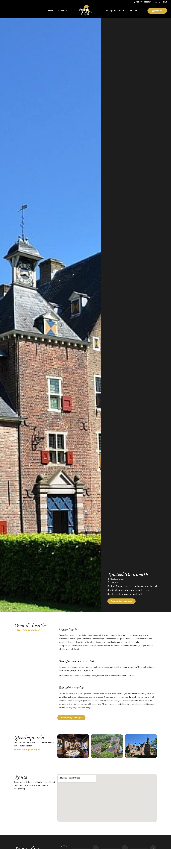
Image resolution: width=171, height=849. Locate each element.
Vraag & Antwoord (115, 11)
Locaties (62, 11)
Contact (133, 11)
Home (50, 11)
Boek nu (158, 10)
